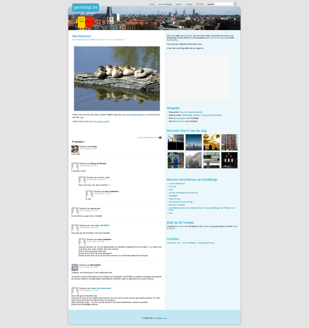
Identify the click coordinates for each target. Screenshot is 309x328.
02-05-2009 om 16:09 (88, 267)
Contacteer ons (173, 243)
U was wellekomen (177, 183)
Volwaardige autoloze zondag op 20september (202, 115)
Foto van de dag (216, 38)
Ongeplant (173, 196)
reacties (205, 226)
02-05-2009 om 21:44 (88, 290)
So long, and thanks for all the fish (183, 193)
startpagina (181, 118)
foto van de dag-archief (99, 121)
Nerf (170, 213)
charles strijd (103, 177)
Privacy (211, 243)
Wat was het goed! (177, 205)
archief (179, 4)
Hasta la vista (174, 199)
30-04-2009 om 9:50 (88, 166)
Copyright (201, 243)
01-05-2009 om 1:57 (102, 193)
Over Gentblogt (188, 243)
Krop (171, 190)
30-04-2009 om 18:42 (88, 227)
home (152, 4)
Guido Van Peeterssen (100, 288)
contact (189, 4)
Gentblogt (188, 36)
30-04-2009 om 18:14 (88, 210)
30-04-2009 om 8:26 (88, 149)
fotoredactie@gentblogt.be (133, 115)
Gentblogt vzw (160, 318)
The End (172, 186)
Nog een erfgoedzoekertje (191, 112)
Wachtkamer (81, 36)
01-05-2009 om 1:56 (95, 241)
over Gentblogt (165, 4)
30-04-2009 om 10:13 (96, 180)
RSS (201, 4)
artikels (181, 226)
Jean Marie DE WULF (100, 225)
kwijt (82, 117)
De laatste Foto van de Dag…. (182, 202)
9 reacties (118, 39)
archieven (180, 121)
